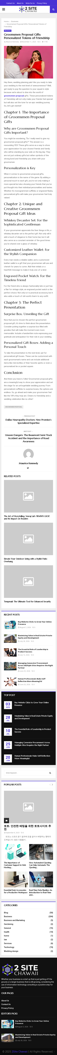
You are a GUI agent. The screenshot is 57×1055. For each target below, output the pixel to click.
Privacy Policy (42, 3)
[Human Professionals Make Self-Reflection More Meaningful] (10, 682)
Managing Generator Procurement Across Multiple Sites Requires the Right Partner (35, 665)
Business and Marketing (14, 920)
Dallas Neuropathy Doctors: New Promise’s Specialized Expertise (28, 421)
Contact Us (10, 3)
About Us (20, 3)
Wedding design (11, 951)
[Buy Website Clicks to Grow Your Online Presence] (10, 625)
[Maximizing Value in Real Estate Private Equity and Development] (10, 638)
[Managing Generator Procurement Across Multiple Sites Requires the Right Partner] (10, 666)
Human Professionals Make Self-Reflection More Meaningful (32, 680)
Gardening (8, 924)
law (5, 940)
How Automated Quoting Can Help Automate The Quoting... (40, 865)
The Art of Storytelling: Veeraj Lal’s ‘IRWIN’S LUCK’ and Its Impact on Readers (27, 517)
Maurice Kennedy (12, 42)
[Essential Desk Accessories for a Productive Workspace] (16, 879)
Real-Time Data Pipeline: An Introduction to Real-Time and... (40, 892)
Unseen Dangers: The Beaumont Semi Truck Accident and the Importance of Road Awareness (28, 438)
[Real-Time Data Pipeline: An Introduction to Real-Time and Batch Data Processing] (41, 879)
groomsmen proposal (13, 407)
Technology (9, 947)
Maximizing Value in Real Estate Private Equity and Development (35, 636)
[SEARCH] (50, 773)
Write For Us (30, 3)
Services (8, 943)
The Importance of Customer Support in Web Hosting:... (15, 865)
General (7, 928)
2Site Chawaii (19, 1051)
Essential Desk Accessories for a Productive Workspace (15, 891)
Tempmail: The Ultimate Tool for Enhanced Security (27, 601)
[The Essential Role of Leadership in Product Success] (10, 652)
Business (8, 30)
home (6, 936)
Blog (6, 913)
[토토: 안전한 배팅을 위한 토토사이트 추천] (28, 807)
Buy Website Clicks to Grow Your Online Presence (35, 623)
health (6, 932)
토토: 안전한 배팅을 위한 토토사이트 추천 (27, 827)
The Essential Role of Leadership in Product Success (33, 650)
